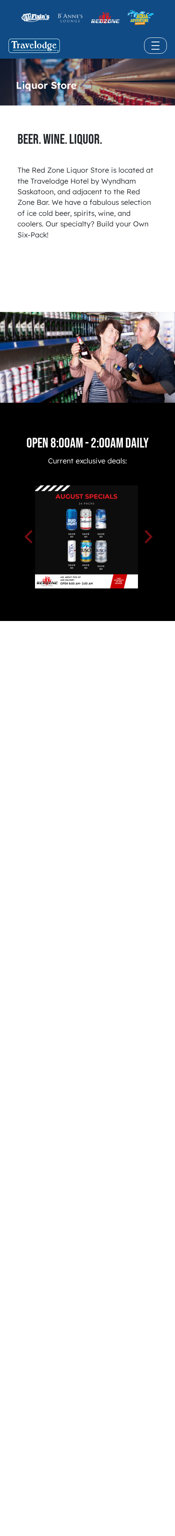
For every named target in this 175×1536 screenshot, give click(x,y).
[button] (41, 536)
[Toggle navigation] (155, 45)
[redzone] (35, 17)
